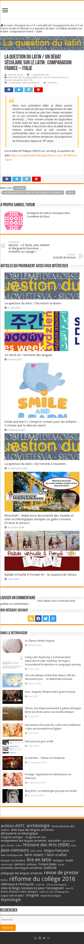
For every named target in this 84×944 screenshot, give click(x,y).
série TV (69, 888)
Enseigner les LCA (25, 25)
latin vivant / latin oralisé (45, 855)
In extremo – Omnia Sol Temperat (45, 757)
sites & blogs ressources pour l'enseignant (32, 888)
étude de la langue (51, 895)
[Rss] (31, 618)
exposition (54, 840)
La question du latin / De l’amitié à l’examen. (35, 464)
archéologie (38, 825)
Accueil (7, 25)
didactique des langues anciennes (32, 829)
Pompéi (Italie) (47, 864)
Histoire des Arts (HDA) (46, 844)
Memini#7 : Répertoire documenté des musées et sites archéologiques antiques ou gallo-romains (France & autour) (39, 519)
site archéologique (56, 884)
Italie (71, 192)
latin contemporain (12, 855)
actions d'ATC (13, 826)
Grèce (19, 845)
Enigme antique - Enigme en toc (23, 837)
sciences (40, 884)
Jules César (36, 850)
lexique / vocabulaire (13, 860)
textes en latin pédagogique (54, 891)
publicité (50, 868)
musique (58, 860)
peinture (19, 864)
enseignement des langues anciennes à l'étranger (33, 192)
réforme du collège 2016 (42, 878)
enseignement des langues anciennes (23, 840)
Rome (4, 880)
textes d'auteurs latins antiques (19, 891)
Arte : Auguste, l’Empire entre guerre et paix (50, 691)
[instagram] (53, 618)
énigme (32, 895)
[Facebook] (38, 618)
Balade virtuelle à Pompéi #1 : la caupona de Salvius (40, 574)
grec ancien (7, 845)
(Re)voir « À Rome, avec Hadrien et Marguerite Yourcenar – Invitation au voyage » (29, 247)
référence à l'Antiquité (17, 884)
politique (32, 864)
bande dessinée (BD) (62, 826)
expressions (68, 841)
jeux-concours (15, 850)
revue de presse (61, 872)
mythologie (7, 864)
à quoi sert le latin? (12, 895)
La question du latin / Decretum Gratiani (32, 303)
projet (61, 864)
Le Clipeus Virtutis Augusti (40, 640)
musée (69, 860)
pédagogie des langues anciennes (21, 873)
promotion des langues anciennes (21, 868)
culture (19, 188)
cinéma (5, 829)
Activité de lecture (64, 256)
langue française (56, 850)
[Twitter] (45, 618)
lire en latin (39, 860)
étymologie (11, 899)
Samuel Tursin (15, 74)
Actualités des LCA (22, 80)
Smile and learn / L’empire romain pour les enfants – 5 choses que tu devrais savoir (41, 423)
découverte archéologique (19, 833)
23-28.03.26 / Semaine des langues (28, 355)
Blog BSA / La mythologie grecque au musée (51, 790)
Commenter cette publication (24, 82)
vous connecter (60, 600)
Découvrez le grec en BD (39, 741)
